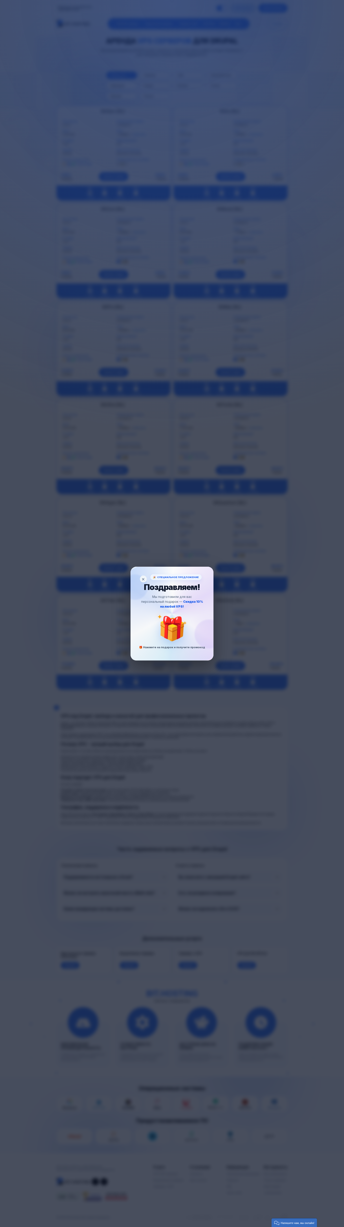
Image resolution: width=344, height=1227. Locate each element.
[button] (294, 1222)
